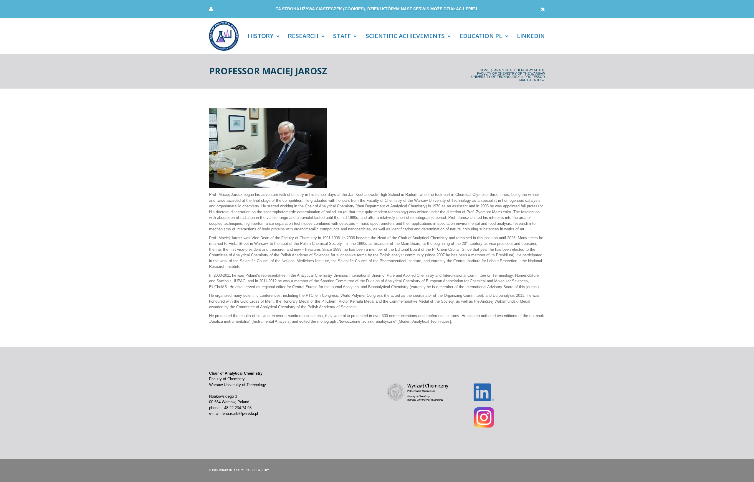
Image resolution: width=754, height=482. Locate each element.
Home (485, 70)
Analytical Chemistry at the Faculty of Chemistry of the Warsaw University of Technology (508, 73)
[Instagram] (484, 417)
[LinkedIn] (484, 392)
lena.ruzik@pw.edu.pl (240, 413)
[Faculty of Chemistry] (417, 392)
